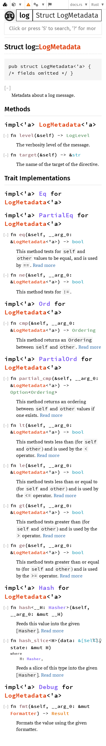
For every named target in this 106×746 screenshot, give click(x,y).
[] (7, 88)
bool (78, 241)
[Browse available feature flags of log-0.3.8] (50, 4)
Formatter (23, 713)
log (24, 15)
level (26, 135)
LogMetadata (60, 47)
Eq (43, 193)
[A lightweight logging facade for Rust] (17, 4)
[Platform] (39, 4)
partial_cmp (35, 378)
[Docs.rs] (5, 4)
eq (22, 234)
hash (25, 607)
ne (22, 275)
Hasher (57, 607)
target (28, 155)
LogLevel (78, 135)
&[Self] (88, 640)
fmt (23, 706)
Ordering (84, 330)
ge (22, 545)
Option (19, 392)
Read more (44, 265)
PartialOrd (58, 359)
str (76, 155)
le (22, 465)
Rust (95, 4)
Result (60, 713)
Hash (46, 588)
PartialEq (56, 215)
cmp (23, 323)
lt (22, 425)
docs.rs (76, 4)
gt (22, 505)
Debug (48, 687)
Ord (44, 304)
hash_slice (34, 640)
